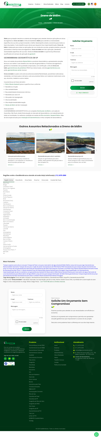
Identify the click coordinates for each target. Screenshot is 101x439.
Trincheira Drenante (34, 386)
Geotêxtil (31, 355)
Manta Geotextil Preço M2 (30, 270)
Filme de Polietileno (34, 374)
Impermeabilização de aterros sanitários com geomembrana (21, 272)
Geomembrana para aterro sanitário (28, 275)
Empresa (30, 4)
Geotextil (42, 272)
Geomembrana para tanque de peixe (76, 267)
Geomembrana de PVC (35, 411)
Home (40, 23)
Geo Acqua (32, 406)
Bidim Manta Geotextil (12, 84)
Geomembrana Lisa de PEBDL (37, 348)
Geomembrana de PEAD (50, 267)
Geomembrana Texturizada (36, 350)
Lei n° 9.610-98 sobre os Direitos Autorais (52, 281)
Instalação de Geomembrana (30, 117)
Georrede (31, 377)
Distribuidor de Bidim (44, 111)
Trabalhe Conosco (59, 360)
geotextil (32, 54)
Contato (67, 4)
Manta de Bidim (10, 105)
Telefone (73, 60)
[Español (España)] (95, 4)
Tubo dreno (32, 360)
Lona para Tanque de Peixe (29, 265)
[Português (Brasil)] (89, 4)
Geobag (31, 420)
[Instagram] (5, 358)
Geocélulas (32, 365)
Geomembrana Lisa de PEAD (37, 345)
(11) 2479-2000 (79, 4)
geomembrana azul (54, 68)
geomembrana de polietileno (17, 68)
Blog (61, 4)
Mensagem (73, 67)
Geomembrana (89, 265)
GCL (30, 372)
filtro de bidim (45, 115)
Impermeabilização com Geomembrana (77, 270)
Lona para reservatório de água (47, 265)
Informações (48, 23)
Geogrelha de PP (33, 408)
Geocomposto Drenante (56, 268)
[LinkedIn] (13, 358)
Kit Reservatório (49, 272)
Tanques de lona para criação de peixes (30, 267)
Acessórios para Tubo (35, 384)
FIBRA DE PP (32, 389)
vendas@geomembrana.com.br (83, 350)
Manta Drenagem (57, 275)
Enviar (82, 88)
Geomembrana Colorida (35, 352)
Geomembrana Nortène (10, 275)
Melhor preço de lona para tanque (42, 274)
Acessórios (32, 369)
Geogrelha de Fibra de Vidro (36, 401)
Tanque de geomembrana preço (88, 274)
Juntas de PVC (33, 416)
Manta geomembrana (71, 274)
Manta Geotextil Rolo (46, 275)
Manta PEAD (61, 267)
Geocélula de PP (33, 399)
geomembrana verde (14, 70)
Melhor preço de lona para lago (75, 265)
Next (96, 150)
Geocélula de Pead (34, 396)
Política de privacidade (60, 365)
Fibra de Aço (32, 394)
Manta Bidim (27, 61)
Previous (5, 150)
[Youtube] (9, 358)
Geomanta (16, 267)
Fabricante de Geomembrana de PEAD (37, 268)
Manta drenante (89, 268)
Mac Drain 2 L (18, 270)
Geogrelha (32, 362)
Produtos (37, 4)
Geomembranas (58, 352)
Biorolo (31, 382)
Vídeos (57, 4)
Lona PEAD (67, 268)
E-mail (72, 53)
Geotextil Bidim (55, 115)
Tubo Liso (31, 413)
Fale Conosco (83, 93)
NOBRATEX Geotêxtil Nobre (36, 418)
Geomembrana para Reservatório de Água (18, 274)
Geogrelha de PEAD (34, 403)
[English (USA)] (92, 4)
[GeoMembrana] (12, 4)
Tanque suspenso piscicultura (12, 265)
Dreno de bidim (58, 23)
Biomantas (32, 367)
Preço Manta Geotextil (77, 268)
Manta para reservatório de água (78, 272)
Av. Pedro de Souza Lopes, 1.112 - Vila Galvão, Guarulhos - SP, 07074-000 (85, 353)
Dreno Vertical (33, 379)
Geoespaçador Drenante (36, 391)
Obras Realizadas (48, 4)
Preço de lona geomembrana (17, 268)
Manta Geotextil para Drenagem (55, 270)
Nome (72, 46)
